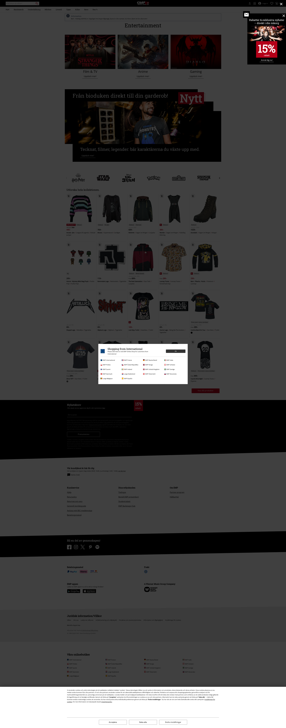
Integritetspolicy (106, 702)
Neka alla (143, 722)
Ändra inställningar (173, 722)
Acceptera (113, 722)
